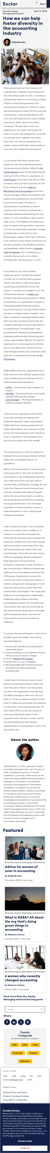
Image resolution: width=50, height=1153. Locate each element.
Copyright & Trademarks (15, 1100)
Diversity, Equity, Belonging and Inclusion (25, 862)
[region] (25, 1128)
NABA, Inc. (33, 294)
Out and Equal (12, 400)
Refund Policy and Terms (15, 1093)
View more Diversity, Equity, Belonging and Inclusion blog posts (23, 998)
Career (33, 1053)
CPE (25, 1045)
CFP (30, 1080)
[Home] (10, 3)
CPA (14, 1045)
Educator (25, 1061)
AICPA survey (10, 180)
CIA (39, 1076)
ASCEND (10, 394)
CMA (35, 1045)
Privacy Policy (37, 1131)
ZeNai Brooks (19, 42)
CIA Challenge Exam (13, 1080)
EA (31, 1076)
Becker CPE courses (23, 659)
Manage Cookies (25, 1141)
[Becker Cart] (35, 3)
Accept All (25, 1148)
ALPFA (9, 388)
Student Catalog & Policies (16, 1096)
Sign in (43, 4)
